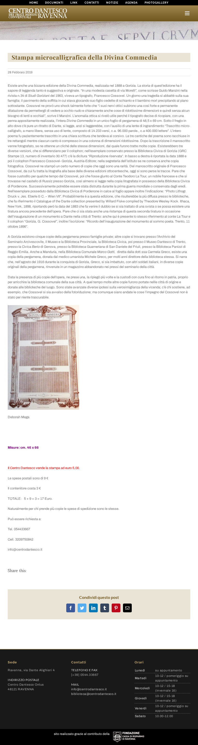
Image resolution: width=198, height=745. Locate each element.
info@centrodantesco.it (89, 689)
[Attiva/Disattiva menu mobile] (187, 13)
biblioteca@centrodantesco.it (94, 694)
